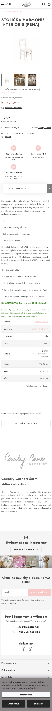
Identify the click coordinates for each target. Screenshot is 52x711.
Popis (8, 188)
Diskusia (19, 188)
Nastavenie (26, 694)
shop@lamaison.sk (28, 627)
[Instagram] (30, 649)
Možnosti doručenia (13, 107)
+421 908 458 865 (28, 632)
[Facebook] (23, 649)
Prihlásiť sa (39, 592)
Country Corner (44, 127)
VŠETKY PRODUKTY (40, 329)
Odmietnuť (13, 703)
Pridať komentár (26, 423)
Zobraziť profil (24, 549)
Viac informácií (8, 92)
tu (35, 688)
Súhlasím (38, 703)
